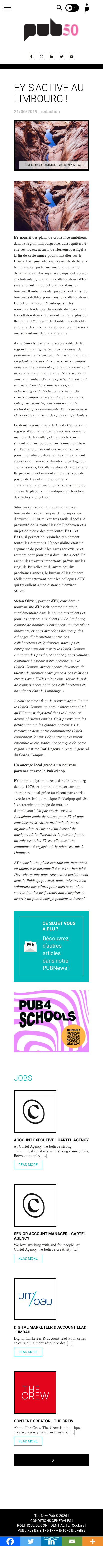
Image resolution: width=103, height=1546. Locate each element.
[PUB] (51, 33)
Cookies (78, 1525)
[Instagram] (41, 56)
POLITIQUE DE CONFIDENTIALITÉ (43, 1525)
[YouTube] (71, 56)
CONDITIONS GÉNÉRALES (50, 1521)
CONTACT (51, 1539)
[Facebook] (31, 56)
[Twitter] (61, 56)
